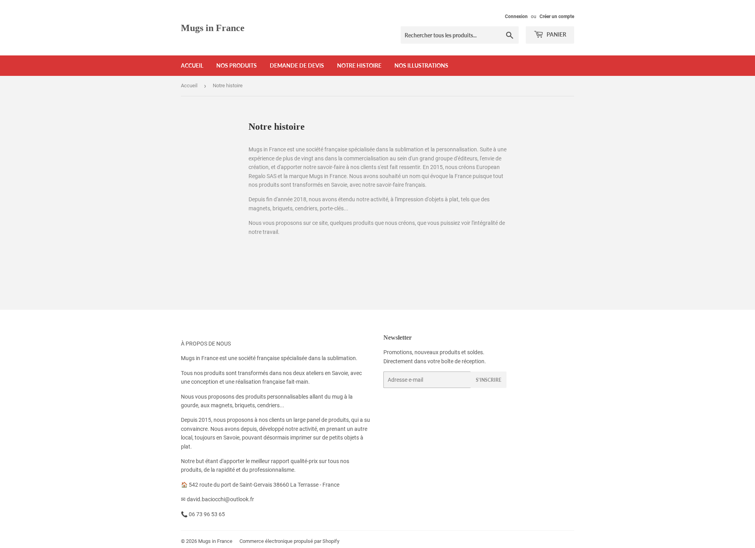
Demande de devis (297, 65)
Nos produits (236, 65)
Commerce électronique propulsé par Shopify (289, 541)
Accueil (192, 65)
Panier (555, 34)
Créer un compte (557, 16)
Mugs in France (213, 27)
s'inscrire (488, 380)
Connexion (516, 16)
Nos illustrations (421, 65)
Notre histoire (359, 65)
